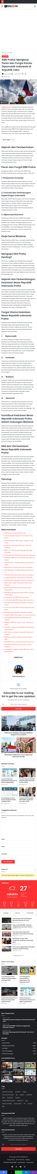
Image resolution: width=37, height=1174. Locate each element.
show (13, 139)
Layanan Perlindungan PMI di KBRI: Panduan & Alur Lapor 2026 (26, 799)
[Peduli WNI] (11, 6)
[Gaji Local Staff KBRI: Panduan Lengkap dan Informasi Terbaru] (6, 927)
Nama (3, 839)
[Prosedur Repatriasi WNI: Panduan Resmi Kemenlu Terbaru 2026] (27, 772)
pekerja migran (17, 1103)
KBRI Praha (18, 657)
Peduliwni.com (5, 107)
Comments (30, 913)
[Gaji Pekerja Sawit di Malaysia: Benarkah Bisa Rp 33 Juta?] (6, 920)
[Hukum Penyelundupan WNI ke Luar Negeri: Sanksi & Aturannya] (6, 1079)
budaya (24, 1091)
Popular (6, 913)
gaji (17, 1094)
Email (3, 846)
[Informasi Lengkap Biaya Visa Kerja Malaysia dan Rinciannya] (6, 948)
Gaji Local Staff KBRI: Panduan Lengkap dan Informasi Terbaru (22, 926)
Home (4, 52)
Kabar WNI (29, 1094)
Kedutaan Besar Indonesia (8, 1100)
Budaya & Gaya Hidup (8, 1045)
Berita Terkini (6, 1043)
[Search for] (35, 7)
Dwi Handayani (7, 74)
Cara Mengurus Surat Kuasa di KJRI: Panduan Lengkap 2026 (8, 799)
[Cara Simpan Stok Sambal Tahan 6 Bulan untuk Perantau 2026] (6, 1065)
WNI (3, 1106)
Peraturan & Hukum (7, 1053)
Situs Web (4, 854)
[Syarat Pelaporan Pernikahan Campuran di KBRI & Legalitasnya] (9, 772)
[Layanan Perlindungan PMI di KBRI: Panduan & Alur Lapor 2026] (27, 791)
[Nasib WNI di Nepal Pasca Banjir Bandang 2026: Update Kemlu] (9, 991)
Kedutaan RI (20, 1100)
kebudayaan (10, 1097)
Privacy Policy (11, 1159)
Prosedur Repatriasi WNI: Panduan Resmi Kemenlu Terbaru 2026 (27, 780)
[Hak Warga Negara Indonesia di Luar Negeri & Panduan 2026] (30, 1079)
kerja (26, 1100)
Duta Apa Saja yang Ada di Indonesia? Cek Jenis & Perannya (23, 933)
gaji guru (22, 1094)
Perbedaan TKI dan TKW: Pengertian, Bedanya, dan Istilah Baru (23, 940)
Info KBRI (9, 52)
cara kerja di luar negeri (8, 1094)
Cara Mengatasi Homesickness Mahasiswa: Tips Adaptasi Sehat (25, 979)
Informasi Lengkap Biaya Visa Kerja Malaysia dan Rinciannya (24, 948)
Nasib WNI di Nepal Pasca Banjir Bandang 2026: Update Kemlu (9, 999)
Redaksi (28, 1159)
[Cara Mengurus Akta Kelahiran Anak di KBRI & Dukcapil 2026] (9, 970)
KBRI (3, 1097)
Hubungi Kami (21, 1162)
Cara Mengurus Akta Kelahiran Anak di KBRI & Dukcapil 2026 (8, 978)
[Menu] (2, 7)
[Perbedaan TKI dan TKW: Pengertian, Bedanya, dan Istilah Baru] (6, 941)
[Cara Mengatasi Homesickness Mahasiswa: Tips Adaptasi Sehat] (28, 970)
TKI (24, 1103)
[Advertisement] (18, 30)
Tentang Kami (29, 1162)
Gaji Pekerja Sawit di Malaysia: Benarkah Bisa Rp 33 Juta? (22, 919)
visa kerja (30, 1103)
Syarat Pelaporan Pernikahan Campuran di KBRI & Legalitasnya (9, 780)
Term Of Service (20, 1159)
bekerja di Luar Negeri (7, 1091)
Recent (17, 913)
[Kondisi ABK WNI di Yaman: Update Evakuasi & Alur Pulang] (18, 1079)
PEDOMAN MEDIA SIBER (10, 1162)
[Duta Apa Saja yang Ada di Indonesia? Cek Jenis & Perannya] (6, 933)
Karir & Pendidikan (7, 1051)
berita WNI (17, 1091)
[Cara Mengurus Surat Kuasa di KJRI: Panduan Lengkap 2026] (9, 791)
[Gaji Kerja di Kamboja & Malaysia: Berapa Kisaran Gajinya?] (18, 1072)
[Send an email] (12, 74)
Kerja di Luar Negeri (7, 1103)
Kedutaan (17, 1097)
